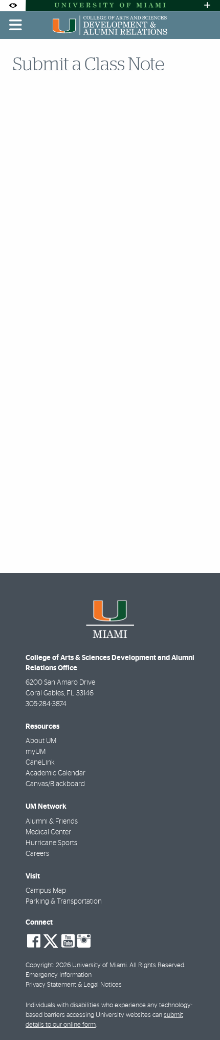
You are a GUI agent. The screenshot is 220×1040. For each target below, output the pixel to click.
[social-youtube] (68, 941)
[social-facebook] (33, 941)
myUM (36, 751)
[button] (197, 1011)
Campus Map (46, 890)
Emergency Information (59, 975)
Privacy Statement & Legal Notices (74, 985)
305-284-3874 (46, 704)
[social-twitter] (50, 940)
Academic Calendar (55, 773)
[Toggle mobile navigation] (16, 25)
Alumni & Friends (52, 821)
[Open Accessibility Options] (13, 5)
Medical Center (48, 832)
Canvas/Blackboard (55, 784)
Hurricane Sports (51, 843)
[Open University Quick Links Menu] (207, 5)
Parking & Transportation (64, 901)
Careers (37, 853)
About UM (41, 741)
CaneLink (40, 762)
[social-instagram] (84, 941)
